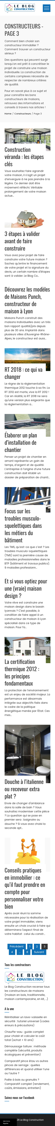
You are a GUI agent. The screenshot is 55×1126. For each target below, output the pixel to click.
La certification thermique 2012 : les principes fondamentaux (22, 672)
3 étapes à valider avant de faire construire (22, 240)
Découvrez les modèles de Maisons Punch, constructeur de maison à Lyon (27, 300)
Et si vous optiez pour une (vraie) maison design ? (26, 588)
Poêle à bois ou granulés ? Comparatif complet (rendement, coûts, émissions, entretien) (27, 1084)
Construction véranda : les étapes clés (24, 156)
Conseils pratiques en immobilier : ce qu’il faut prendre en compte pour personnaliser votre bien (25, 888)
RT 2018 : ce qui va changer (23, 373)
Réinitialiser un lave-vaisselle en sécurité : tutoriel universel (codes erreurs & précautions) (27, 1021)
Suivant (39, 952)
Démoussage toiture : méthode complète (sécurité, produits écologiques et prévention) (25, 1050)
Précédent (17, 946)
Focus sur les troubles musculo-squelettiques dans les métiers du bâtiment (23, 525)
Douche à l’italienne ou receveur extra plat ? (24, 788)
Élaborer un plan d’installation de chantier (21, 442)
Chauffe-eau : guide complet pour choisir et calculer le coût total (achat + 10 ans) (25, 1036)
